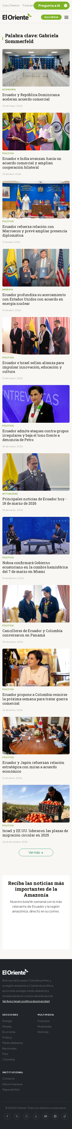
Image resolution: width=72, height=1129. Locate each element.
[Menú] (66, 17)
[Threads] (36, 1116)
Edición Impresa (12, 1084)
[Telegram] (55, 1116)
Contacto (8, 1078)
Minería (6, 1026)
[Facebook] (7, 1116)
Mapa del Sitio (11, 1089)
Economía (8, 1031)
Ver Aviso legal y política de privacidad (26, 1001)
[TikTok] (65, 1116)
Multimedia (44, 1026)
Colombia (8, 1059)
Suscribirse (51, 17)
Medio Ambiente (12, 1042)
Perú (5, 1053)
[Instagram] (26, 1116)
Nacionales (9, 1048)
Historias (43, 1031)
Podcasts (29, 5)
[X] (17, 1116)
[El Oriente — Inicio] (17, 17)
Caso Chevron (11, 5)
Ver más (35, 852)
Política (7, 1037)
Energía (7, 1021)
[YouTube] (45, 1116)
